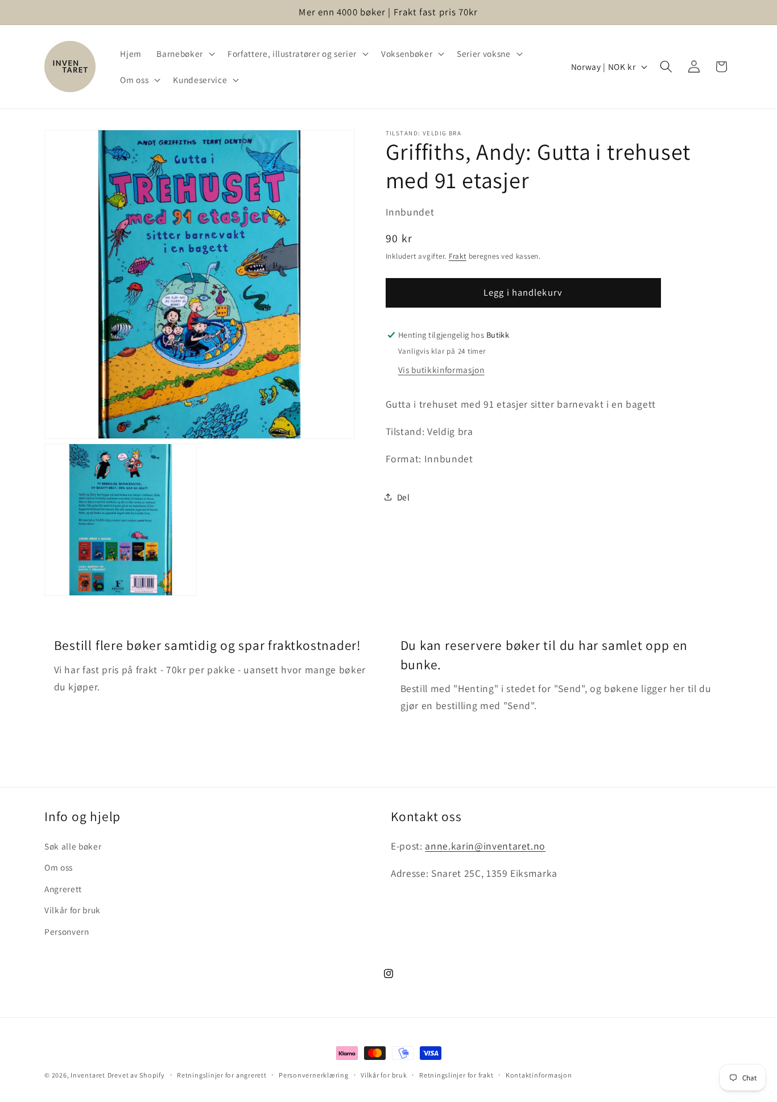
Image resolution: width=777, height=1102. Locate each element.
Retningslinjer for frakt (456, 1075)
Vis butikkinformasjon (441, 369)
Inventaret (88, 1075)
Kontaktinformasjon (539, 1075)
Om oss (58, 867)
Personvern (66, 931)
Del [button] (403, 496)
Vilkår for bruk (72, 910)
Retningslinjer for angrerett (222, 1075)
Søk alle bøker (72, 846)
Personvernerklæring (314, 1075)
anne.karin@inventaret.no (485, 845)
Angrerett (63, 888)
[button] (184, 53)
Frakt (457, 256)
